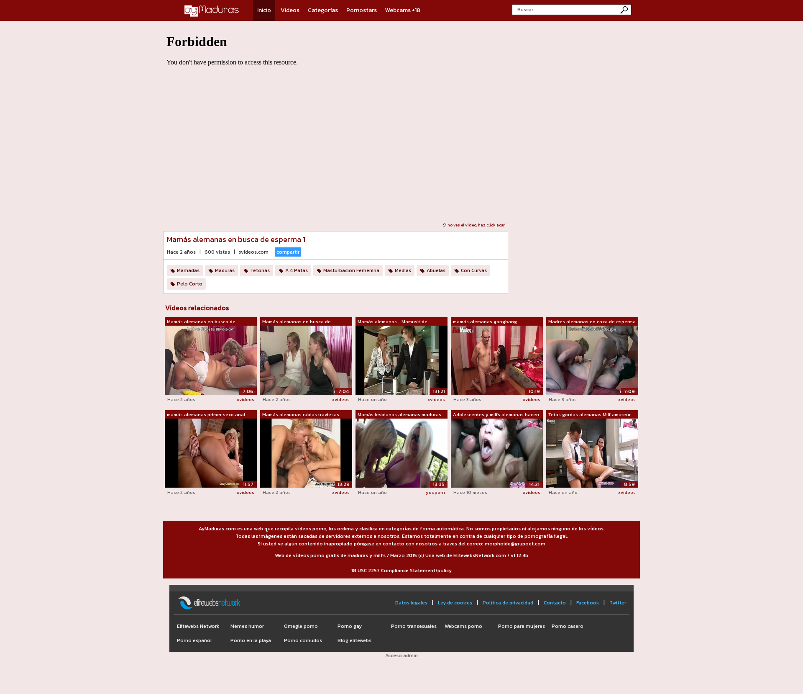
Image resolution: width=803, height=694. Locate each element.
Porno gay (350, 626)
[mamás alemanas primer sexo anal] (211, 453)
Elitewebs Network (198, 626)
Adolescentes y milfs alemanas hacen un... (496, 415)
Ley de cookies (455, 603)
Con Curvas (474, 270)
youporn (435, 492)
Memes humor (247, 626)
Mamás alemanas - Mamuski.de (392, 321)
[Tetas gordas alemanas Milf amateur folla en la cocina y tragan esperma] (592, 453)
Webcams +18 (402, 10)
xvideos (245, 399)
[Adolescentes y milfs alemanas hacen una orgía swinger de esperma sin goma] (497, 453)
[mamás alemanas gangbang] (497, 359)
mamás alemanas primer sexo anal (206, 414)
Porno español (194, 640)
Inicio (264, 10)
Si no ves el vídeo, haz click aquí (474, 225)
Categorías (323, 10)
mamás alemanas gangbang (485, 321)
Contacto (555, 603)
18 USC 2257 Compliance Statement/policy (401, 570)
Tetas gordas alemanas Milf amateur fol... (589, 415)
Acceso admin (401, 655)
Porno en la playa (250, 640)
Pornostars (361, 10)
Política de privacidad (508, 603)
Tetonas (260, 270)
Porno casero (567, 626)
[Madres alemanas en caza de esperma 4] (592, 359)
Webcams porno (463, 626)
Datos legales (411, 603)
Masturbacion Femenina (351, 270)
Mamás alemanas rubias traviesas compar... (300, 415)
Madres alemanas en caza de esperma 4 (592, 322)
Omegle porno (301, 626)
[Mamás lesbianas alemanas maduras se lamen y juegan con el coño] (401, 453)
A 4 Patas (296, 270)
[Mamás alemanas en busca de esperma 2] (211, 359)
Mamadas (188, 270)
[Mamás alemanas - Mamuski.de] (401, 359)
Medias (403, 270)
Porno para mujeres (521, 626)
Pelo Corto (189, 284)
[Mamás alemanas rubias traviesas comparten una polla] (306, 453)
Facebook (587, 603)
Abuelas (436, 270)
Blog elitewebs (354, 640)
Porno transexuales (414, 626)
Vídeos (290, 10)
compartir (287, 252)
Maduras (225, 270)
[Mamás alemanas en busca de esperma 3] (306, 359)
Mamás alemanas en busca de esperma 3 (296, 322)
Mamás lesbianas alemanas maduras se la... (399, 415)
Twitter (617, 603)
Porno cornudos (303, 640)
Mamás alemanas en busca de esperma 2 (201, 322)
